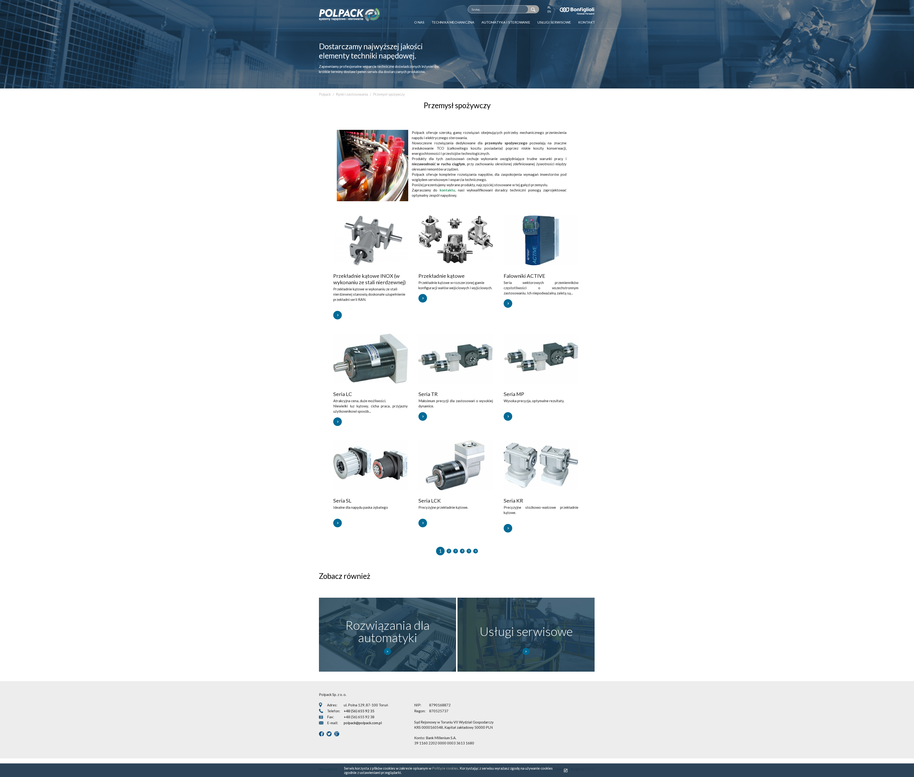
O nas (419, 22)
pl (549, 7)
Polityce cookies (445, 768)
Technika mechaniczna (453, 22)
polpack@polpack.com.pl (363, 723)
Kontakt (586, 22)
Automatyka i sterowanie (506, 22)
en (549, 12)
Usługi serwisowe (554, 22)
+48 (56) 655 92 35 (359, 711)
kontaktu (447, 190)
